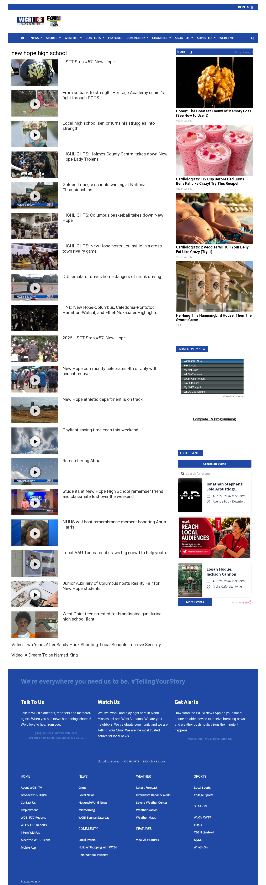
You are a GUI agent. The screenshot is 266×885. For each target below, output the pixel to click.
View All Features (147, 840)
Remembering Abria (81, 460)
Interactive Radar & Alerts (153, 795)
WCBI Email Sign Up (218, 738)
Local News (86, 795)
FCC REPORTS (131, 761)
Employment (29, 810)
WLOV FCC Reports (34, 825)
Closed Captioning (108, 761)
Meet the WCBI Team (35, 840)
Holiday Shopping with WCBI (98, 847)
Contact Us (28, 802)
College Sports (203, 795)
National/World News (93, 802)
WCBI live (226, 38)
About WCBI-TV (31, 787)
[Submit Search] (252, 38)
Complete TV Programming (214, 419)
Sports (51, 38)
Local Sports (202, 787)
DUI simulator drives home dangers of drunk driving (112, 276)
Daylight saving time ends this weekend (100, 429)
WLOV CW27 (202, 817)
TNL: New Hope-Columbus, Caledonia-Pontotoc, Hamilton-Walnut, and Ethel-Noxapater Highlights (110, 310)
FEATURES (115, 38)
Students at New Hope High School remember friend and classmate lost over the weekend (113, 494)
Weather (71, 38)
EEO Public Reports (154, 761)
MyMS (198, 840)
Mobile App (195, 738)
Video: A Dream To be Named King (44, 655)
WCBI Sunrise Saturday (94, 817)
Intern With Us (30, 832)
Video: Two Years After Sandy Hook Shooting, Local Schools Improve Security (86, 644)
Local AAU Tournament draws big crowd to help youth (114, 552)
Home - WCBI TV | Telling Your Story (39, 21)
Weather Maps (146, 817)
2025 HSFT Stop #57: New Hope (94, 337)
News (35, 38)
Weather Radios (147, 810)
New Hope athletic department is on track (103, 399)
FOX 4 (198, 825)
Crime (82, 787)
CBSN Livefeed (204, 832)
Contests (93, 38)
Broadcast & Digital (34, 795)
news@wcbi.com (66, 733)
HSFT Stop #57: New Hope (89, 61)
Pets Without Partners (93, 855)
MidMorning (87, 810)
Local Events (87, 840)
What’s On (201, 847)
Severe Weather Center (151, 802)
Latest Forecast (146, 787)
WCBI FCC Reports (33, 817)
